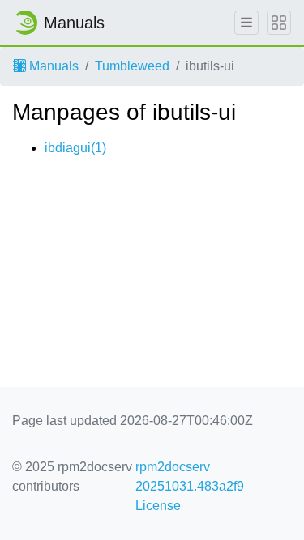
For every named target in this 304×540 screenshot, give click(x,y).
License (158, 505)
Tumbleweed (132, 66)
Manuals (52, 66)
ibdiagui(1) (75, 148)
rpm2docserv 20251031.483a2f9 (189, 476)
